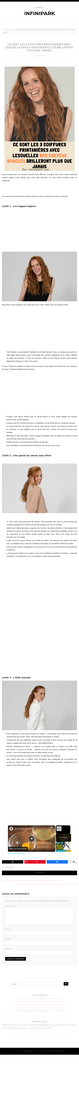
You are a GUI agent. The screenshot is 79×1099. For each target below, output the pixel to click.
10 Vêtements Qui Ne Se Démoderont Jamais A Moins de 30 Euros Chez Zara (32, 880)
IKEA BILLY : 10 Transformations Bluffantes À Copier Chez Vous (39, 998)
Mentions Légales (57, 1051)
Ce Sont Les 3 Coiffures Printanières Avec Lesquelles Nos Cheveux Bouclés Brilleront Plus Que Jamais (39, 47)
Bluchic (47, 1051)
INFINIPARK (39, 13)
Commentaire (11, 906)
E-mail (8, 939)
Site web (8, 949)
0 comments (40, 873)
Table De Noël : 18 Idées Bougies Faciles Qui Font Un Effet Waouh (39, 1004)
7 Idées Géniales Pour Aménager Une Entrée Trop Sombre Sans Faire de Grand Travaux (39, 1011)
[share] (51, 828)
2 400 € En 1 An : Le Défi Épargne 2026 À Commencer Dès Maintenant (39, 1001)
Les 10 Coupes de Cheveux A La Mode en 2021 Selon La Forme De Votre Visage (46, 884)
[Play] (63, 846)
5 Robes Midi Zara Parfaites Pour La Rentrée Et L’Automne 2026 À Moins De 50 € (39, 1007)
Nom (7, 929)
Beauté (10, 29)
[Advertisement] (39, 231)
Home (5, 29)
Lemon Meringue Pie (23, 828)
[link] (11, 829)
